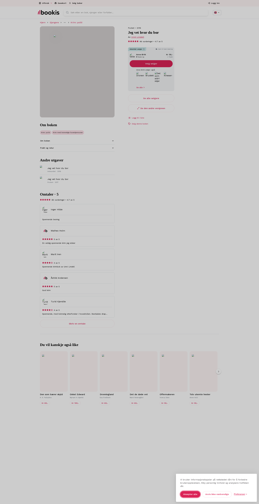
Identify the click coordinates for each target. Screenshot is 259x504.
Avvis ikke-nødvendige (217, 494)
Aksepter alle (190, 494)
